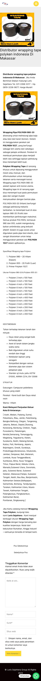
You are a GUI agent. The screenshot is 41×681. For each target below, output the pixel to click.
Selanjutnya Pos (21, 552)
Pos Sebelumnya (21, 546)
